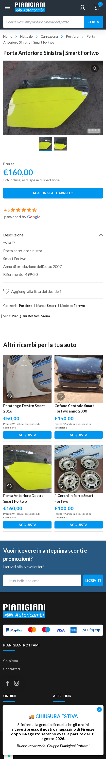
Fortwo (79, 306)
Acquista (27, 435)
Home (7, 36)
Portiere (72, 36)
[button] (95, 68)
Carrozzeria (49, 36)
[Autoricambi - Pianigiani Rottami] (30, 7)
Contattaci (11, 669)
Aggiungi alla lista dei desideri (36, 291)
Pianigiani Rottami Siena (31, 316)
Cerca (93, 22)
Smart (51, 306)
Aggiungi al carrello (53, 193)
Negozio (26, 36)
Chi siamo (10, 661)
